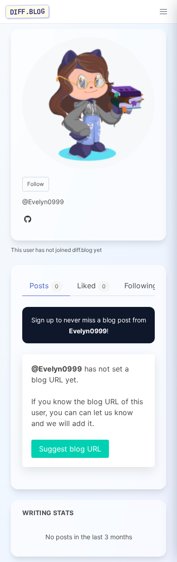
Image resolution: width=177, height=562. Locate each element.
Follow (35, 184)
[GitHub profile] (27, 220)
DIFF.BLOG (27, 11)
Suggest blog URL (70, 448)
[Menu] (163, 12)
